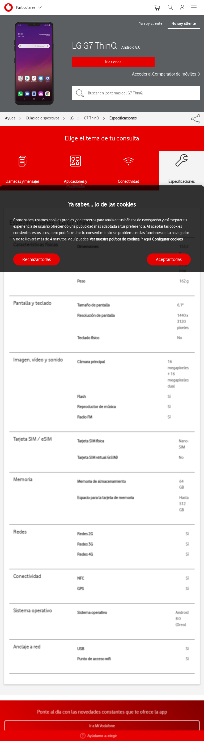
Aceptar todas (169, 259)
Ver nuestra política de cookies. (115, 239)
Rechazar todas (36, 259)
